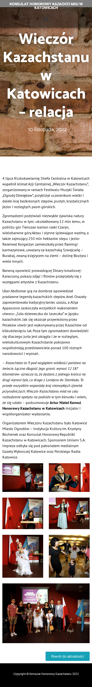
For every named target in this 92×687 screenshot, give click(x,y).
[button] (46, 19)
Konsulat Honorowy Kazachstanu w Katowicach (46, 6)
